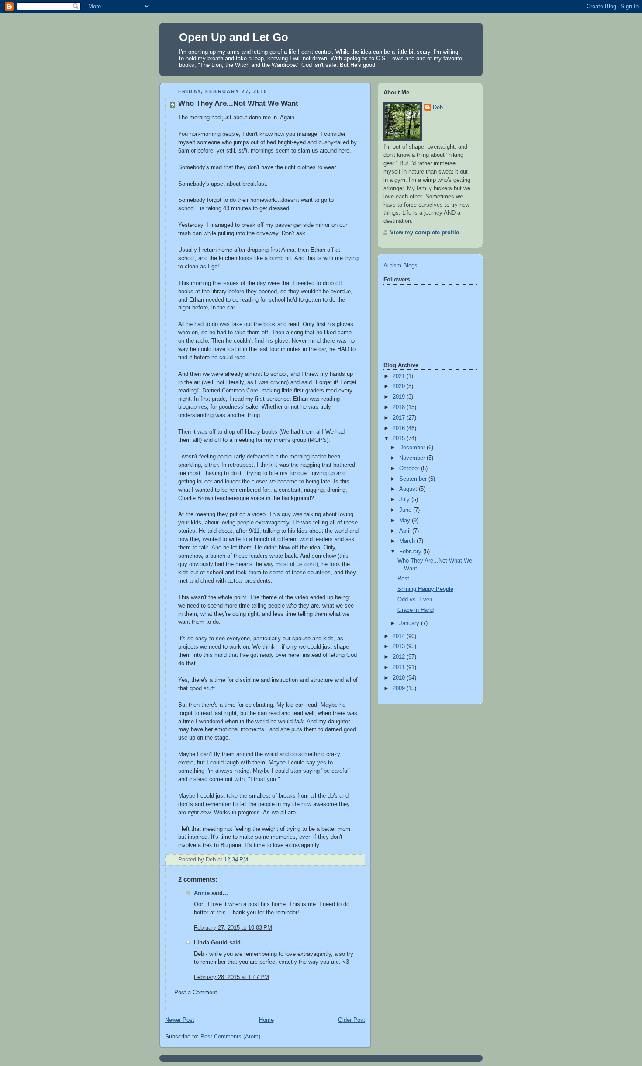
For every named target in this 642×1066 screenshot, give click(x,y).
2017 (400, 418)
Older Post (351, 1020)
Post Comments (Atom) (230, 1037)
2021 (400, 376)
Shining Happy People (425, 589)
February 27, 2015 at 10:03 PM (233, 928)
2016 (400, 428)
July (405, 500)
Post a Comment (195, 993)
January (410, 623)
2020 (400, 386)
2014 (400, 636)
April (405, 531)
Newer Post (179, 1020)
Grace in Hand (415, 610)
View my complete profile (424, 232)
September (413, 479)
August (409, 489)
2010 (400, 678)
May (405, 520)
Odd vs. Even (414, 600)
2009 (400, 688)
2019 (400, 397)
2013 (400, 646)
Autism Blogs (400, 266)
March (408, 541)
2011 (400, 667)
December (413, 447)
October (410, 468)
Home (266, 1020)
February (411, 552)
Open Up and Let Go (233, 37)
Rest (403, 579)
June (406, 510)
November (413, 458)
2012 (400, 657)
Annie (202, 893)
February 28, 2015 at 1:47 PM (231, 977)
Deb (438, 107)
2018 (400, 407)
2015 (400, 438)
